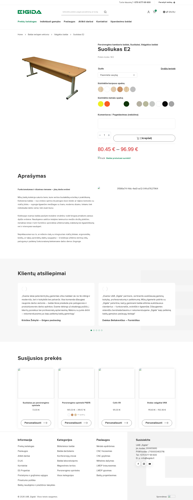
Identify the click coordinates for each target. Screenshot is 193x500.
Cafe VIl (117, 402)
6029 (126, 104)
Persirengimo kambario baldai (113, 44)
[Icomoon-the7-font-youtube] (149, 464)
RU (173, 12)
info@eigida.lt (147, 458)
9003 (158, 104)
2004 (107, 104)
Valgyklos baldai (149, 44)
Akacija (101, 89)
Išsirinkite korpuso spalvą (111, 83)
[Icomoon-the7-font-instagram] (144, 464)
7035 (152, 104)
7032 (146, 104)
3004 (113, 104)
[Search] (105, 12)
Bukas (120, 89)
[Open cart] (154, 12)
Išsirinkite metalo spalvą (110, 98)
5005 (120, 104)
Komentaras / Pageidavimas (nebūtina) (118, 114)
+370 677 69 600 (148, 455)
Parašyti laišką (165, 2)
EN (170, 12)
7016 (133, 104)
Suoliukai (135, 44)
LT (167, 12)
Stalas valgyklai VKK (157, 402)
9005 (165, 104)
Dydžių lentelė (168, 69)
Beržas (113, 89)
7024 (139, 104)
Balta (107, 89)
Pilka (133, 89)
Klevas (126, 89)
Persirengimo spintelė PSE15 (76, 402)
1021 (101, 104)
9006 (171, 104)
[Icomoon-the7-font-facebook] (138, 464)
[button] (91, 330)
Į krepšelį (146, 138)
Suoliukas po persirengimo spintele (36, 404)
